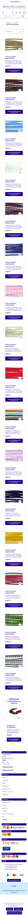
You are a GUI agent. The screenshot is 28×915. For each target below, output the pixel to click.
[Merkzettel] (16, 12)
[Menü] (3, 12)
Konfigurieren (18, 909)
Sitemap (14, 886)
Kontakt (4, 777)
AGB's (3, 783)
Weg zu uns (5, 808)
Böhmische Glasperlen (11, 726)
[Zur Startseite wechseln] (14, 7)
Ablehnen (9, 909)
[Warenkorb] (24, 12)
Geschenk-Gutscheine (8, 814)
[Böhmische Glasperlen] (14, 713)
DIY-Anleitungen (6, 802)
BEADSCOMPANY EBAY (11, 869)
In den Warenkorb (14, 70)
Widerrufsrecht (6, 789)
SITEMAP (4, 819)
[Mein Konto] (20, 12)
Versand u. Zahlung (7, 791)
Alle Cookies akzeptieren (14, 913)
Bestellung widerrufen (14, 880)
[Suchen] (23, 16)
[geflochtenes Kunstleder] (14, 44)
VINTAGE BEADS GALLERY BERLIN (13, 864)
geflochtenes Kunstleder (10, 57)
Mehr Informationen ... (14, 906)
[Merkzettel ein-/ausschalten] (20, 49)
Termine (4, 805)
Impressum (5, 780)
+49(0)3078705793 (7, 767)
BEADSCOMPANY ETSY (11, 868)
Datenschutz (5, 786)
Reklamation (5, 794)
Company (4, 811)
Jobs (3, 816)
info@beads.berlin (8, 770)
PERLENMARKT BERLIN (11, 866)
